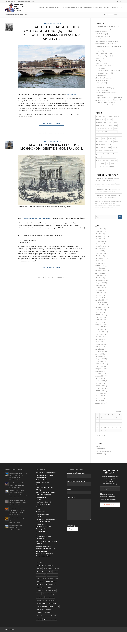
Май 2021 (98, 256)
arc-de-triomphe (100, 116)
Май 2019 (98, 295)
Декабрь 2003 (100, 393)
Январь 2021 (100, 266)
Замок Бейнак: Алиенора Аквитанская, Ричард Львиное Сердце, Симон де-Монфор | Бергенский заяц (108, 203)
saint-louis (114, 160)
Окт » (103, 435)
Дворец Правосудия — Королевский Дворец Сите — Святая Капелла (46, 548)
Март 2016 (99, 342)
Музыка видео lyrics (102, 36)
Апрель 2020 (100, 280)
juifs (120, 135)
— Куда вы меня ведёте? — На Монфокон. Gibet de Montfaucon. (51, 146)
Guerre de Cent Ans (101, 135)
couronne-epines (101, 128)
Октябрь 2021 (100, 248)
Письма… (98, 68)
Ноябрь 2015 (100, 351)
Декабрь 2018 (100, 300)
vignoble (105, 166)
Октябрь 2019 (100, 290)
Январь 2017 (100, 327)
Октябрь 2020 (100, 268)
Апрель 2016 (100, 339)
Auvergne (109, 116)
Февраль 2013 (100, 369)
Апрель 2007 (100, 391)
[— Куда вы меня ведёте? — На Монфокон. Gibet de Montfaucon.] (9, 145)
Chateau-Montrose (101, 122)
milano (116, 141)
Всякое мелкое (100, 90)
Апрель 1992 (100, 403)
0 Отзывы (50, 133)
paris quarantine (100, 154)
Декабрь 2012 (100, 374)
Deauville (109, 128)
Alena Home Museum (102, 78)
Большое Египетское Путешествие (108, 46)
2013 (116, 14)
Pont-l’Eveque (111, 157)
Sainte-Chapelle (100, 163)
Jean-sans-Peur (113, 135)
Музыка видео (100, 75)
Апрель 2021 (100, 258)
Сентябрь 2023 (100, 246)
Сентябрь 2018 (100, 307)
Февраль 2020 (100, 283)
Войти (97, 446)
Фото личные (100, 63)
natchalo (115, 147)
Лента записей (100, 449)
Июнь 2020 (99, 275)
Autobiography (100, 80)
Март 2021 (99, 261)
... (43, 24)
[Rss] (120, 1)
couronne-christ (100, 125)
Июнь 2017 (99, 320)
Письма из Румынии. (102, 73)
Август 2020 (99, 273)
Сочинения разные (102, 66)
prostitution (106, 160)
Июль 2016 (99, 334)
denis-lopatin (99, 132)
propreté (98, 160)
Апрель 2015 (100, 356)
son (107, 163)
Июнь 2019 (99, 293)
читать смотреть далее (51, 123)
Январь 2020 (100, 285)
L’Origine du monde (101, 141)
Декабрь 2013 (100, 361)
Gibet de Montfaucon (111, 132)
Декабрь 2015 (100, 349)
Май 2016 (98, 337)
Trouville (98, 166)
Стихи (97, 61)
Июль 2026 (99, 229)
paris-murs (99, 150)
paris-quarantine (108, 150)
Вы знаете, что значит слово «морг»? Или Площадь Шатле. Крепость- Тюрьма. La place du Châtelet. (51, 33)
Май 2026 (98, 234)
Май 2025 (98, 239)
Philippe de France (112, 154)
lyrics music (111, 138)
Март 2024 (99, 244)
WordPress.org (100, 454)
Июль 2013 (99, 366)
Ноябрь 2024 (100, 241)
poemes (98, 157)
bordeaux (109, 119)
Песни (97, 39)
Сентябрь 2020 (100, 270)
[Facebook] (117, 1)
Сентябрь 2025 (100, 236)
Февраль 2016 (100, 344)
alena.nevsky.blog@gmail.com (26, 1)
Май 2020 (98, 278)
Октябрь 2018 (100, 305)
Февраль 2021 (100, 263)
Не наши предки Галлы (103, 102)
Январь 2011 (100, 376)
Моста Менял (71, 95)
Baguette (116, 116)
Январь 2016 (100, 346)
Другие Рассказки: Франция (105, 26)
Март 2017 (99, 322)
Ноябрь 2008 (100, 388)
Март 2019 (99, 297)
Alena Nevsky (61, 133)
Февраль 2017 (100, 324)
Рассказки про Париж (52, 24)
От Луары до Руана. (102, 56)
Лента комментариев (103, 451)
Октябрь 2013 (100, 364)
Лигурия (98, 51)
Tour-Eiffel (113, 163)
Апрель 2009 (100, 386)
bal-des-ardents (100, 119)
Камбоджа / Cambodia (103, 53)
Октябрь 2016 (100, 332)
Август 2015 (99, 354)
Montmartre (110, 144)
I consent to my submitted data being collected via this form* (108, 496)
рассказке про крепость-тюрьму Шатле (38, 218)
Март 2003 (99, 395)
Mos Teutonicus (100, 147)
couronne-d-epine (112, 125)
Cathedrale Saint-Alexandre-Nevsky (107, 41)
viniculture (112, 166)
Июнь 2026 (99, 231)
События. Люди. (101, 34)
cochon (115, 122)
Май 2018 (98, 312)
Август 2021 (99, 251)
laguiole (98, 138)
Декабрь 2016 (100, 329)
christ (109, 122)
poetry (104, 157)
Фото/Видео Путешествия (105, 43)
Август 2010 (99, 378)
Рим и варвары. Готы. (103, 105)
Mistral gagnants (100, 144)
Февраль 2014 (100, 359)
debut (115, 128)
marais (110, 141)
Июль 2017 (99, 317)
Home (112, 14)
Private (97, 58)
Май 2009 (98, 383)
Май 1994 (98, 398)
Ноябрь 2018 (100, 302)
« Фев (97, 435)
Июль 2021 (99, 253)
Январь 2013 (100, 371)
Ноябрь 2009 (100, 381)
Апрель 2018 (100, 315)
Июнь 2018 (99, 310)
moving (109, 147)
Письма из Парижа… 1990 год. (106, 70)
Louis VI (104, 138)
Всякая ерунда (100, 83)
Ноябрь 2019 (100, 288)
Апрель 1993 (100, 400)
